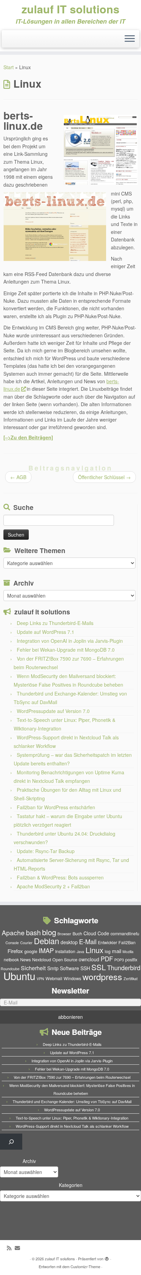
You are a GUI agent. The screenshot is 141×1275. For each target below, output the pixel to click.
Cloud (90, 933)
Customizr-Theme (85, 1266)
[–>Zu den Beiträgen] (28, 437)
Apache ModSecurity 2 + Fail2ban (53, 886)
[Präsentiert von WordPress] (106, 1257)
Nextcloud (41, 960)
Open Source (64, 960)
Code (103, 933)
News (25, 960)
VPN (40, 978)
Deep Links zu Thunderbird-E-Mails (55, 623)
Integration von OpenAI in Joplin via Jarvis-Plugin (70, 640)
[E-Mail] (19, 1247)
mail (116, 950)
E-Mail (88, 941)
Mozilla (128, 951)
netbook (11, 960)
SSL (98, 967)
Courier (26, 942)
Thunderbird (123, 967)
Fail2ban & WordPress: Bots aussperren (60, 877)
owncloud (89, 959)
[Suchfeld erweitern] (11, 1142)
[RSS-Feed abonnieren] (11, 1247)
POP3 (119, 959)
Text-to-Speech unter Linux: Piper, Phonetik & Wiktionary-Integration (72, 1118)
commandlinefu (125, 933)
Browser (64, 933)
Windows (72, 978)
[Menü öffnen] (130, 39)
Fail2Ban (127, 942)
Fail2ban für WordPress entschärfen (56, 807)
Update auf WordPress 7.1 (45, 631)
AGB (18, 477)
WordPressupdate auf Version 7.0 (53, 711)
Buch (77, 933)
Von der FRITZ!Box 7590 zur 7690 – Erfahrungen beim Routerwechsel (72, 1077)
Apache (13, 932)
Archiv (29, 1161)
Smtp (53, 968)
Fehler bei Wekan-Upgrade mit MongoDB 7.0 (66, 649)
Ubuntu (19, 975)
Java (80, 951)
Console (12, 942)
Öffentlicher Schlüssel (104, 477)
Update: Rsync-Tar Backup (46, 851)
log (108, 951)
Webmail (54, 978)
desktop (69, 942)
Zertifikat (131, 978)
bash (33, 932)
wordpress (102, 976)
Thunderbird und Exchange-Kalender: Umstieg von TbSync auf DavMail (72, 1101)
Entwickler (107, 942)
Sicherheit (33, 968)
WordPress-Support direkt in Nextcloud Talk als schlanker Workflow (72, 1126)
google (30, 951)
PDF (107, 958)
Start (8, 67)
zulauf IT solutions (70, 9)
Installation (65, 951)
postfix (131, 960)
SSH (85, 968)
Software (69, 968)
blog (49, 932)
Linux (94, 950)
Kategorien (70, 1185)
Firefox (15, 950)
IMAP (46, 950)
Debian (46, 941)
